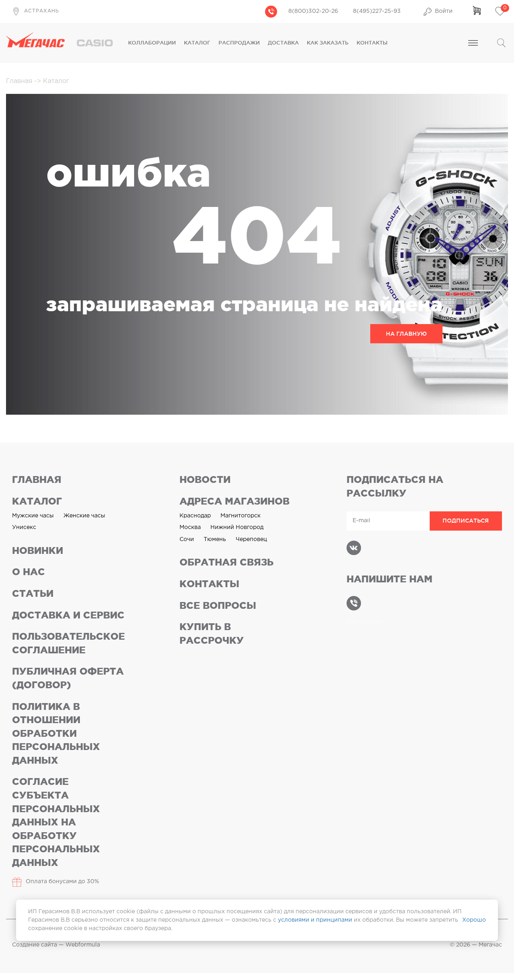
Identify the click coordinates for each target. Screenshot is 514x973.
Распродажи (239, 42)
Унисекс (24, 527)
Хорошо (474, 920)
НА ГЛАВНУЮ (406, 333)
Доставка (283, 42)
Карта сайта (364, 621)
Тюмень (215, 539)
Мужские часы (33, 515)
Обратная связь (226, 562)
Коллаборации (152, 42)
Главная (20, 81)
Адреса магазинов (234, 501)
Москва (190, 527)
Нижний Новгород (236, 527)
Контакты (372, 42)
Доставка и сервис (68, 615)
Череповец (251, 539)
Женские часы (84, 515)
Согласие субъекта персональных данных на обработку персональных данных (56, 822)
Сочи (186, 539)
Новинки (37, 550)
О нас (28, 571)
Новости (204, 479)
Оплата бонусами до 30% (62, 881)
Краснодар (195, 515)
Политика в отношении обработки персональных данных (56, 733)
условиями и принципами (315, 920)
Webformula (82, 945)
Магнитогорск (240, 515)
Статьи (32, 593)
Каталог (197, 42)
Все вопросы (217, 605)
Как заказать (328, 42)
